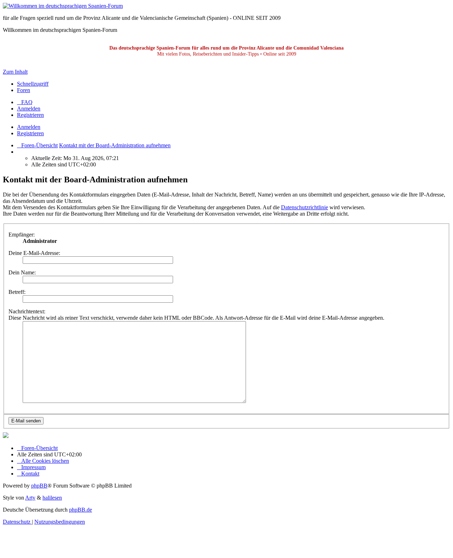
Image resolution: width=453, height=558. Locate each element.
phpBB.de (80, 510)
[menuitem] (25, 102)
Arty (30, 498)
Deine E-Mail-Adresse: (34, 253)
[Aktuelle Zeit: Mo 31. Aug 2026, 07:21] (19, 152)
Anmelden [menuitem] (28, 109)
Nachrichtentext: (26, 311)
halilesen (52, 498)
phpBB (39, 486)
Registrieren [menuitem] (30, 115)
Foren (23, 90)
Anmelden (28, 127)
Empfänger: (21, 235)
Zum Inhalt (15, 72)
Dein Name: (22, 272)
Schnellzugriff (32, 84)
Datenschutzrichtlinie (304, 207)
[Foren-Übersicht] (63, 6)
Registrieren (30, 133)
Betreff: (16, 292)
